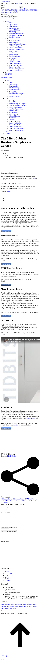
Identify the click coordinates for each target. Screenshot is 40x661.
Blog (8, 456)
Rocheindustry (31, 418)
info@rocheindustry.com (20, 3)
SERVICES (8, 573)
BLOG (7, 579)
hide (8, 191)
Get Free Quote (6, 231)
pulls (34, 178)
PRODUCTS (9, 575)
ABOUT (7, 577)
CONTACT (8, 581)
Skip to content (5, 1)
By (13, 456)
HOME (7, 572)
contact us (17, 425)
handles (3, 180)
